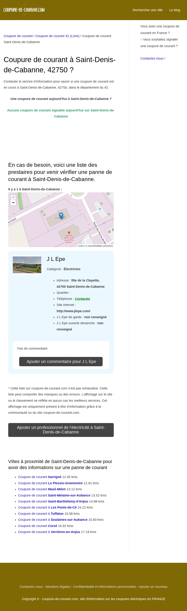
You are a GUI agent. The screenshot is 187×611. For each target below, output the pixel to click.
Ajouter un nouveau (153, 587)
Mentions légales (58, 587)
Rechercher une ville (148, 10)
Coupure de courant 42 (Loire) (57, 36)
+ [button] (13, 197)
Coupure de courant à (47, 507)
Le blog (174, 10)
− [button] (13, 202)
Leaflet (81, 245)
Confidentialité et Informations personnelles (104, 587)
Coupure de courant (18, 36)
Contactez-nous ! (152, 58)
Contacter (82, 299)
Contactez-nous (31, 587)
